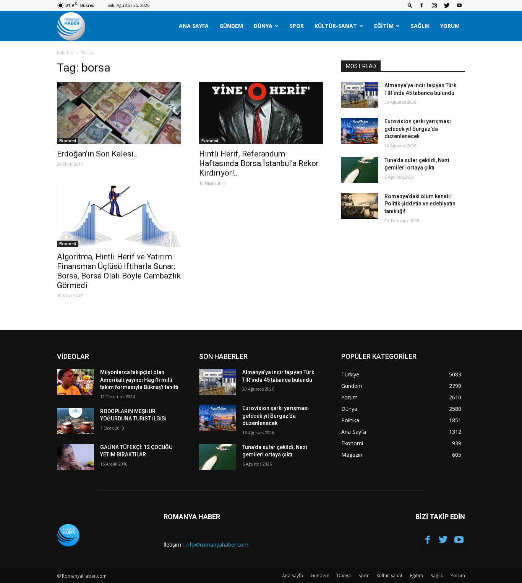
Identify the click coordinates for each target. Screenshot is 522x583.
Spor (297, 25)
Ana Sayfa (194, 25)
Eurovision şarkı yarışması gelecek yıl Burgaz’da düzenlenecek (417, 128)
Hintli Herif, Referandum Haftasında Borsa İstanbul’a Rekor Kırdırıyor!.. (259, 163)
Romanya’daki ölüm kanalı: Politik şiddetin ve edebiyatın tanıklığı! (420, 203)
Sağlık (420, 25)
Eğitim (384, 25)
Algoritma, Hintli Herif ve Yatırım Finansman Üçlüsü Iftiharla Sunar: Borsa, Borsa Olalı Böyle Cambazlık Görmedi (119, 271)
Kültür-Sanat (335, 25)
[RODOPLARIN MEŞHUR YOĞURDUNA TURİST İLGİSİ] (75, 421)
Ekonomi (67, 140)
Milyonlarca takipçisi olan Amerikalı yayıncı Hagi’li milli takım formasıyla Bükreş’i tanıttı (139, 379)
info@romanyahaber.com (216, 544)
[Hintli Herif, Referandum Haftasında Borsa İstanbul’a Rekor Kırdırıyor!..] (261, 113)
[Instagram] (434, 5)
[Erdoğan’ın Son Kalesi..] (119, 113)
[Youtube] (459, 5)
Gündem (231, 25)
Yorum (450, 25)
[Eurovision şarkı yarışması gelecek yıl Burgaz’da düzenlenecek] (359, 131)
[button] (410, 5)
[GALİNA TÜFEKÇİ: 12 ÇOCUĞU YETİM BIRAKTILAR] (75, 457)
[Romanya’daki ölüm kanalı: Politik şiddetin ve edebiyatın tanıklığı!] (359, 206)
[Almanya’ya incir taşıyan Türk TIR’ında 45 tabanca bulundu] (359, 95)
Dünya (263, 25)
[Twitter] (446, 5)
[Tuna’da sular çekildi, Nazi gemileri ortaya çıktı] (359, 170)
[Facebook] (421, 5)
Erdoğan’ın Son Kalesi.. (97, 153)
